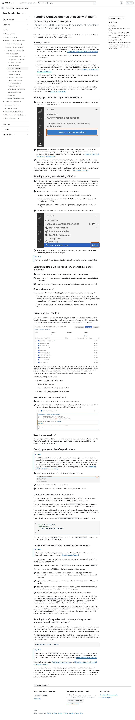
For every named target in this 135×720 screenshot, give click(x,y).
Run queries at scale (22, 8)
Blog (81, 713)
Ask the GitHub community (110, 695)
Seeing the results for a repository (49, 397)
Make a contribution (76, 700)
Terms (49, 713)
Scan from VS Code (8, 8)
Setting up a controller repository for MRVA (57, 97)
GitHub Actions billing (58, 91)
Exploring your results (45, 313)
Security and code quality (14, 13)
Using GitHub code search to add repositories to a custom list (61, 545)
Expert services (74, 713)
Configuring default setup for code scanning (82, 51)
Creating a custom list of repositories (53, 449)
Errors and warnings (42, 289)
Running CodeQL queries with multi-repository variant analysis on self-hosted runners (62, 620)
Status (60, 713)
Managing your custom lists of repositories (53, 494)
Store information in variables (86, 657)
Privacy (54, 713)
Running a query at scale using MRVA (53, 176)
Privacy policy (37, 698)
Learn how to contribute (73, 703)
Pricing (66, 713)
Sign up (129, 3)
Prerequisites (41, 42)
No (46, 695)
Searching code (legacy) (70, 555)
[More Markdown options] (123, 18)
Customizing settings (80, 170)
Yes (38, 695)
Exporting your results (43, 435)
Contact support (106, 697)
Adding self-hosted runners (61, 662)
